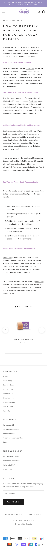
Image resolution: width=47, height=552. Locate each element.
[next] (42, 330)
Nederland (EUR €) (13, 515)
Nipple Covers (8, 389)
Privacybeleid (8, 425)
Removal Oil (8, 393)
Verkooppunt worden (11, 460)
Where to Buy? (9, 465)
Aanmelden (13, 502)
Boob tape (30, 68)
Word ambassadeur (11, 456)
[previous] (5, 330)
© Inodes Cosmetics (23, 520)
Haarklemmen (8, 398)
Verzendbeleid (8, 433)
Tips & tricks (8, 406)
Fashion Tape (8, 385)
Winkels (6, 411)
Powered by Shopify (23, 524)
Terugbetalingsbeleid (11, 429)
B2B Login (7, 469)
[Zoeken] (39, 12)
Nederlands (35, 515)
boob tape (39, 281)
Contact (6, 442)
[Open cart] (43, 11)
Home (5, 376)
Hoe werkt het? (9, 402)
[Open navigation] (3, 12)
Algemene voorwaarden (13, 438)
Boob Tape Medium (23, 339)
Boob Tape (7, 381)
